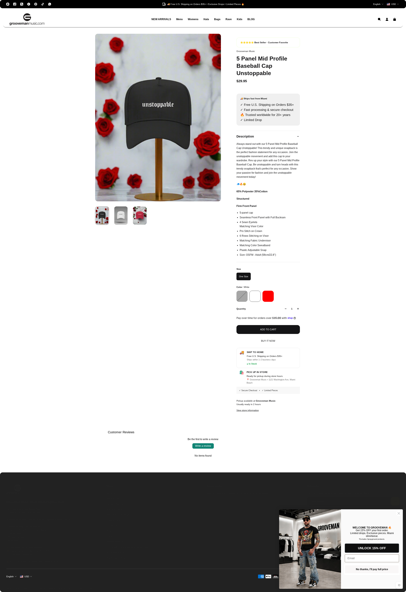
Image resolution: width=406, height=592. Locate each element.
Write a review (203, 446)
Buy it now (268, 340)
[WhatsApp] (49, 4)
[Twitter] (21, 4)
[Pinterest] (35, 4)
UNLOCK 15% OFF (372, 548)
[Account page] (387, 19)
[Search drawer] (379, 19)
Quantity (241, 308)
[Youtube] (28, 4)
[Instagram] (7, 4)
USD (26, 576)
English (10, 576)
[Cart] (394, 19)
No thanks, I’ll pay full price (372, 569)
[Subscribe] (395, 501)
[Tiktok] (42, 4)
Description (245, 136)
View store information (247, 410)
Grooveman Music (245, 51)
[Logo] (27, 19)
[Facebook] (14, 4)
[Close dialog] (399, 513)
